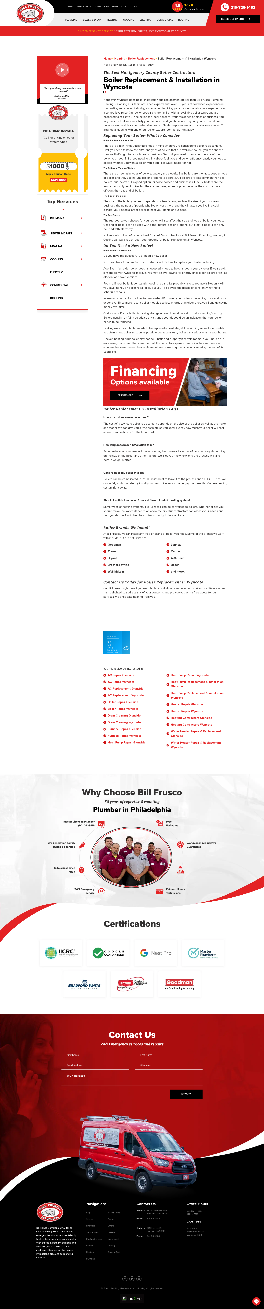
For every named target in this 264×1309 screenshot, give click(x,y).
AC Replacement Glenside (126, 689)
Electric (89, 1245)
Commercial (113, 1239)
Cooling (111, 1245)
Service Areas (84, 6)
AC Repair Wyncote (121, 682)
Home (108, 59)
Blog (106, 6)
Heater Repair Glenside (187, 704)
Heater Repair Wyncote (187, 711)
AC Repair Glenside (121, 675)
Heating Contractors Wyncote (191, 725)
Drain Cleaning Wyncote (124, 722)
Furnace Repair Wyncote (124, 736)
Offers (97, 6)
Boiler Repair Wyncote (123, 709)
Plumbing (90, 1258)
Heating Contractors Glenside (191, 718)
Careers (69, 6)
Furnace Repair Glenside (124, 729)
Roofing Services (94, 1239)
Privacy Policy (114, 1212)
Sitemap (90, 1219)
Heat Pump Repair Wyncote (190, 675)
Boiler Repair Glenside (123, 702)
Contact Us (131, 6)
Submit (186, 1094)
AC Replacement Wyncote (126, 695)
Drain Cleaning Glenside (124, 715)
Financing (117, 6)
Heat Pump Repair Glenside (126, 742)
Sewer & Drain (114, 1252)
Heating (90, 1252)
